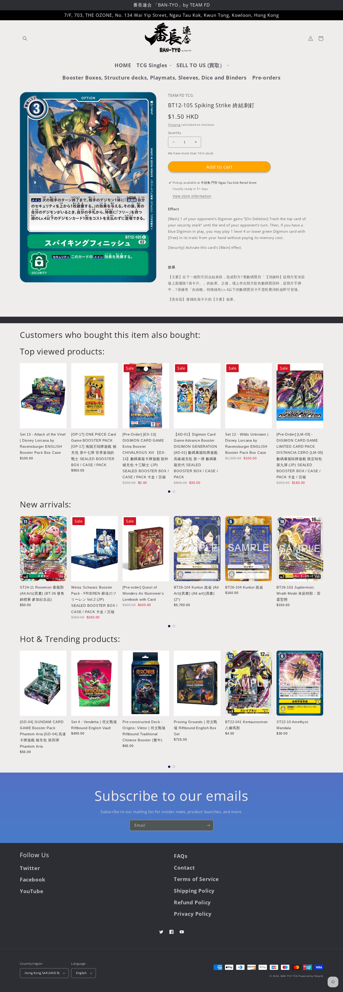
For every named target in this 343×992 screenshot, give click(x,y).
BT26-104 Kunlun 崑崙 (244, 587)
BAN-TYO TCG (289, 976)
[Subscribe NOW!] (208, 825)
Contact (184, 867)
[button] (25, 38)
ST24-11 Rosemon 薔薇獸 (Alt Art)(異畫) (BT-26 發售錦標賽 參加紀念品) (42, 593)
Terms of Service (196, 878)
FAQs (180, 855)
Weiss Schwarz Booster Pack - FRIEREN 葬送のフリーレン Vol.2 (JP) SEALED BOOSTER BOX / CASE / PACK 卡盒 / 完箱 (94, 599)
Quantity (174, 133)
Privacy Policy (192, 913)
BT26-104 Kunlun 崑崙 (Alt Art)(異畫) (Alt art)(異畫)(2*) (196, 593)
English (81, 973)
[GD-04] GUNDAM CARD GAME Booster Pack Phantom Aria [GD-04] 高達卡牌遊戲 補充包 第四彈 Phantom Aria (43, 734)
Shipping (174, 125)
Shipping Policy (194, 890)
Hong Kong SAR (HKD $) (42, 973)
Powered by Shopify (310, 976)
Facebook (33, 879)
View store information (192, 196)
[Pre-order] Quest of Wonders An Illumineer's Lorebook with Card (143, 593)
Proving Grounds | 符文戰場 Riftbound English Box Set (195, 728)
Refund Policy (192, 902)
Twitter (30, 867)
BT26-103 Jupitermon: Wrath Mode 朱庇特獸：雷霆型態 (298, 593)
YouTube (31, 891)
